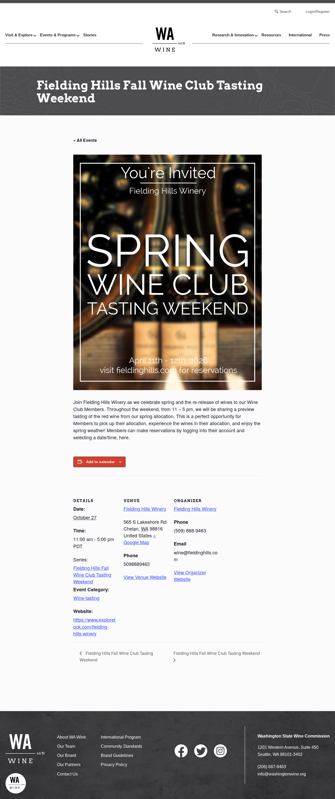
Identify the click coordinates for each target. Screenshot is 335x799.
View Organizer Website (190, 575)
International (300, 35)
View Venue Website (145, 576)
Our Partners (69, 764)
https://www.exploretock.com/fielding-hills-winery (94, 626)
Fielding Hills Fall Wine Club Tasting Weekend (92, 574)
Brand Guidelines (117, 755)
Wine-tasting (86, 597)
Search (285, 11)
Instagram (220, 750)
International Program (121, 737)
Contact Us (67, 774)
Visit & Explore (18, 35)
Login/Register (318, 11)
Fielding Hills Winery (145, 508)
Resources (271, 35)
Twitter (200, 750)
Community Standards (121, 746)
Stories (89, 35)
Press (324, 35)
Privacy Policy (114, 764)
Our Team (66, 746)
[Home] (168, 39)
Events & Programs (58, 35)
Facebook (181, 750)
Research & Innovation (233, 35)
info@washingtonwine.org (282, 774)
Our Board (66, 755)
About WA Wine (71, 737)
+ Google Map (140, 538)
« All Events (85, 140)
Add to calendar (100, 462)
